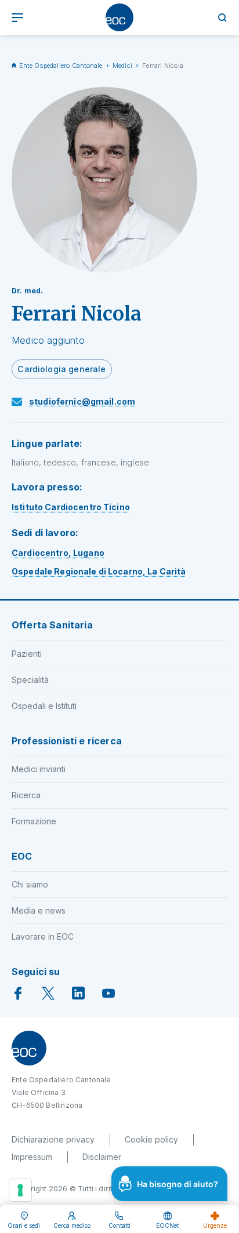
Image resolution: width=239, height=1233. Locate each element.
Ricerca (26, 795)
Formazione (34, 821)
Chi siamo (30, 884)
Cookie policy (151, 1139)
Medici (122, 65)
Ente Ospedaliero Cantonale (61, 65)
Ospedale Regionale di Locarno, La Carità (99, 571)
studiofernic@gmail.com (82, 401)
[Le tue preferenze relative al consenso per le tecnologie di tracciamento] (20, 1190)
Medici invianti (39, 769)
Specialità (30, 680)
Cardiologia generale (61, 369)
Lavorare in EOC (43, 936)
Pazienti (27, 654)
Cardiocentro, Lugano (58, 553)
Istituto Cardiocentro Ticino (71, 507)
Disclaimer (101, 1157)
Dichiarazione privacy (53, 1139)
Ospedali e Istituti (44, 706)
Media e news (39, 910)
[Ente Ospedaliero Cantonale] (119, 17)
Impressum (32, 1157)
